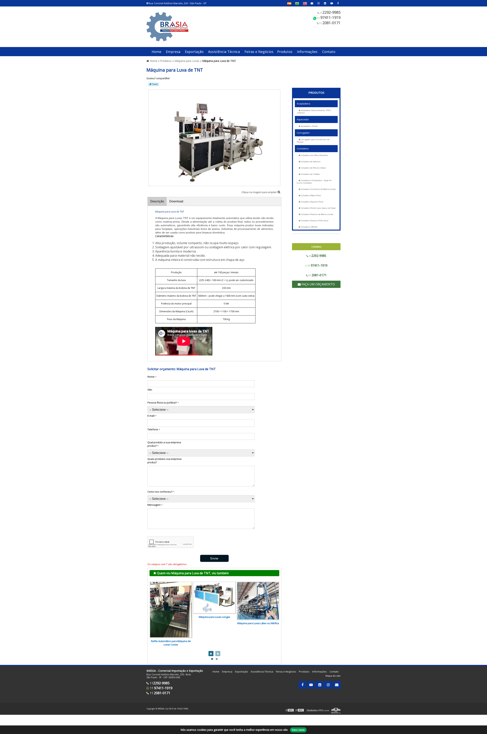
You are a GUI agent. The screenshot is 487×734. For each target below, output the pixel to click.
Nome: (151, 376)
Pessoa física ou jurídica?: (163, 402)
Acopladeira (303, 103)
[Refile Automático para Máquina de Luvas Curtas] (171, 609)
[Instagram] (319, 3)
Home (156, 51)
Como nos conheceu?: (160, 491)
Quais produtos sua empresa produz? (164, 460)
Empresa (173, 51)
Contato (328, 51)
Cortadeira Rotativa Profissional (314, 220)
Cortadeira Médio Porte (310, 195)
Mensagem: (154, 504)
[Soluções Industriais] (336, 710)
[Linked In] (325, 3)
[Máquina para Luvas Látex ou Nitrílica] (258, 601)
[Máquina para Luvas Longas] (214, 597)
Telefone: (153, 429)
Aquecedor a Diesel (309, 126)
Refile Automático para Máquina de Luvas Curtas (171, 642)
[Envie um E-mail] (312, 3)
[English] (305, 3)
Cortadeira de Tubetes (310, 174)
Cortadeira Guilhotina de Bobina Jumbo (318, 189)
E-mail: (151, 415)
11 (330, 12)
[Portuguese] (297, 3)
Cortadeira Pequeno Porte (311, 201)
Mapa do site (333, 675)
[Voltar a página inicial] (167, 26)
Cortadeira (303, 148)
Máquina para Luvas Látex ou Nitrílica (258, 623)
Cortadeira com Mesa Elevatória (314, 155)
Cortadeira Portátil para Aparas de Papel (318, 208)
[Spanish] (289, 3)
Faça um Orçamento (318, 284)
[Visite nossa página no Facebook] (338, 3)
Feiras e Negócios (258, 51)
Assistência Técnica (224, 51)
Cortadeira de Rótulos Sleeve (313, 168)
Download (176, 201)
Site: (149, 389)
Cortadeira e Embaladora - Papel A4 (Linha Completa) (314, 181)
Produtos (284, 51)
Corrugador (303, 132)
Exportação (194, 51)
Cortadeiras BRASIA (309, 227)
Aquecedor (303, 119)
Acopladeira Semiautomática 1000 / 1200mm (314, 111)
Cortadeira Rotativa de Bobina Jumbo (316, 214)
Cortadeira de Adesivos (310, 161)
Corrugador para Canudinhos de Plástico (313, 140)
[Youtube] (331, 3)
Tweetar (153, 84)
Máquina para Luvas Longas (214, 617)
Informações (307, 51)
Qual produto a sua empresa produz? (164, 444)
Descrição (157, 201)
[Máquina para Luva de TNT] (214, 137)
